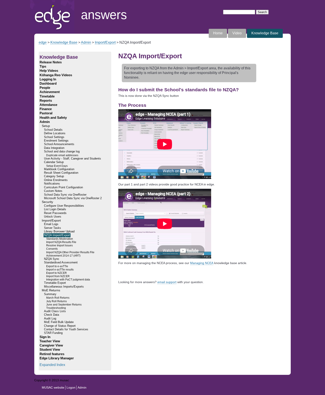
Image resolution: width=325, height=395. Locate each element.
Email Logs (51, 224)
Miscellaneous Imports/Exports (64, 286)
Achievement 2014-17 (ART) (63, 255)
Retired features (52, 354)
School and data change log (62, 151)
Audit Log (50, 318)
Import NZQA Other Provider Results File (70, 252)
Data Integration (54, 148)
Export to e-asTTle (57, 266)
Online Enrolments (56, 180)
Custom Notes (53, 191)
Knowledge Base (264, 33)
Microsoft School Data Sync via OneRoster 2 (73, 198)
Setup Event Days (57, 165)
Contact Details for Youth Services (66, 329)
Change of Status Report (60, 325)
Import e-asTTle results (60, 269)
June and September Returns (64, 304)
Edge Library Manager (57, 358)
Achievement (50, 92)
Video (237, 33)
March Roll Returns (57, 297)
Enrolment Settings (56, 140)
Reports (46, 100)
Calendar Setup (54, 162)
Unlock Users (52, 216)
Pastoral (46, 113)
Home (35, 2)
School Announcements (59, 144)
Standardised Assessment (61, 262)
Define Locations (54, 133)
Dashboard (48, 83)
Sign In (45, 337)
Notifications (52, 183)
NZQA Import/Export (57, 235)
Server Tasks (52, 228)
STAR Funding (53, 333)
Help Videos (49, 70)
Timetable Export (55, 282)
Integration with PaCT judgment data (68, 279)
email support (166, 282)
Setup (46, 126)
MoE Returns (51, 290)
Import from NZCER (58, 276)
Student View (50, 349)
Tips (43, 66)
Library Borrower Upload (59, 231)
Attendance (48, 105)
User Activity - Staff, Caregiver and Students (72, 158)
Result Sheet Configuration (61, 172)
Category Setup (54, 176)
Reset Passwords (55, 213)
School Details (53, 129)
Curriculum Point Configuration (63, 187)
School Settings (54, 137)
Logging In (48, 79)
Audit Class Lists (55, 311)
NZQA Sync (51, 259)
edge (43, 42)
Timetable (47, 96)
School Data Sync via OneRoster (65, 194)
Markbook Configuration (59, 169)
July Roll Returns (56, 301)
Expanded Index (52, 365)
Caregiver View (51, 345)
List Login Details (55, 209)
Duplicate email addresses (62, 155)
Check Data (51, 314)
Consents (52, 248)
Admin (86, 42)
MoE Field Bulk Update (59, 322)
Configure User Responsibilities (64, 205)
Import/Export (105, 42)
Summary (50, 294)
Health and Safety (53, 117)
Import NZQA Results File (61, 242)
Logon (71, 387)
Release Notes (51, 62)
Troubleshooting (56, 307)
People (45, 88)
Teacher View (50, 341)
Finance (46, 109)
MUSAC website (53, 387)
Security (47, 202)
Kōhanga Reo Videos (56, 75)
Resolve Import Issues (59, 245)
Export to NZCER (56, 272)
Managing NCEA (201, 263)
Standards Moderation (59, 238)
